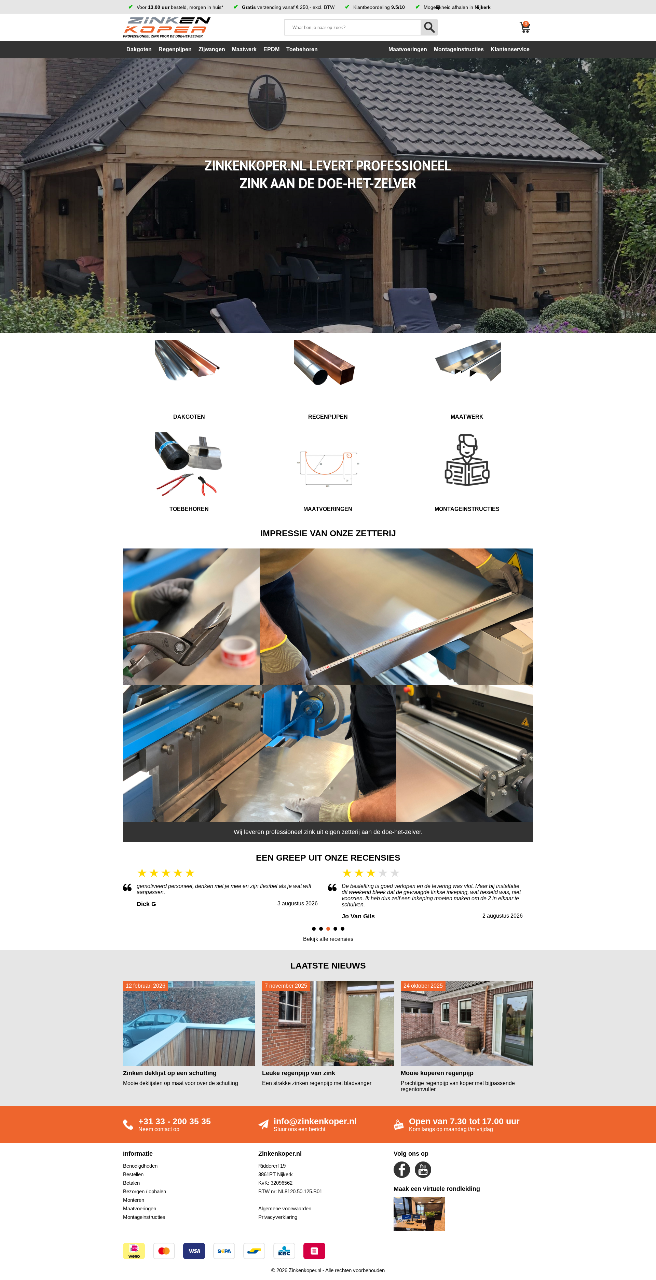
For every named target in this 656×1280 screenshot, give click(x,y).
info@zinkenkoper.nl (315, 1121)
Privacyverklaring (277, 1217)
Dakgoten (139, 49)
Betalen (131, 1183)
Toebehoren (302, 49)
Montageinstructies (144, 1217)
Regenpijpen (175, 49)
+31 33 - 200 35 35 (174, 1121)
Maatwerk (244, 49)
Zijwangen (212, 49)
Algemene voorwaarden (284, 1208)
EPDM (271, 49)
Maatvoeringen (139, 1208)
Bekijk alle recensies (328, 939)
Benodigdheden (140, 1166)
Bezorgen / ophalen (144, 1191)
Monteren (133, 1200)
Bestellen (133, 1174)
